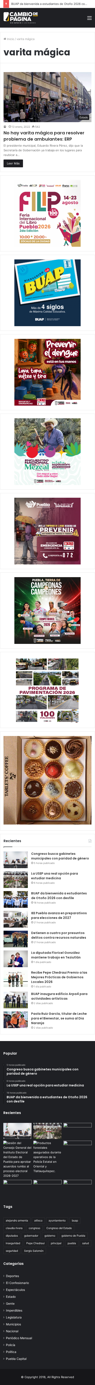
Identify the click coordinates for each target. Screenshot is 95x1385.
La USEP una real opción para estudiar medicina (54, 875)
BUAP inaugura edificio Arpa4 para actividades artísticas (59, 996)
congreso (34, 1228)
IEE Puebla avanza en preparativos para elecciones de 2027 (59, 915)
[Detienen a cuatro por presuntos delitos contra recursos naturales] (16, 939)
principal (56, 1243)
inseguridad (13, 1243)
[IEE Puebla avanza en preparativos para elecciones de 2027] (16, 919)
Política (11, 1352)
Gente (10, 1303)
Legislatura (14, 1317)
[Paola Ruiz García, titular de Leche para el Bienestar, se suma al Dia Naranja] (16, 1019)
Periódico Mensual (19, 1338)
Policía (10, 1345)
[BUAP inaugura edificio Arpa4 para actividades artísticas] (16, 1000)
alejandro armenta (17, 1220)
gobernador (31, 1235)
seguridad (12, 1250)
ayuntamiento (57, 1220)
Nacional (12, 1331)
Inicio (10, 39)
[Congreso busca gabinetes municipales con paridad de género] (16, 859)
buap (75, 1220)
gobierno (49, 1235)
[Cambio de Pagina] (20, 17)
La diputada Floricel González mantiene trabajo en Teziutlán (56, 955)
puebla (72, 1243)
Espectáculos (15, 1290)
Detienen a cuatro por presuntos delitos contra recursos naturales (58, 935)
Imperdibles (14, 1310)
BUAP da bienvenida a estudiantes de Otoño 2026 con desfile (59, 895)
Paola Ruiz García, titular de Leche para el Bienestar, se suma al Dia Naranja (59, 1018)
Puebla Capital (16, 1359)
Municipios (13, 1324)
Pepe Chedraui (35, 1243)
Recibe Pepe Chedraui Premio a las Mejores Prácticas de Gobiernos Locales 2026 (59, 977)
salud (85, 1243)
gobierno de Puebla (73, 1235)
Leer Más (13, 163)
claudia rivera (14, 1228)
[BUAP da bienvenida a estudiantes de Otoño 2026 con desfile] (16, 899)
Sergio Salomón (34, 1250)
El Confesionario (17, 1283)
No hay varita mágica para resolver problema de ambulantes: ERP (44, 136)
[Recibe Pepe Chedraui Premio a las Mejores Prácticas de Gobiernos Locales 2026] (16, 978)
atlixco (38, 1220)
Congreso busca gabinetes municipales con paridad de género (60, 856)
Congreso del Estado (59, 1228)
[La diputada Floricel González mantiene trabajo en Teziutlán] (16, 958)
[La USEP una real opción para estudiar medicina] (16, 879)
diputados (12, 1235)
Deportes (12, 1276)
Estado (11, 1296)
